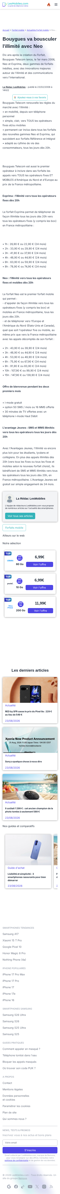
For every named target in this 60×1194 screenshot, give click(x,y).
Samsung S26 (11, 1021)
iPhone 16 (8, 1000)
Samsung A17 (11, 934)
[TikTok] (23, 1187)
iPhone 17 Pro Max (14, 974)
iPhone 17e (9, 993)
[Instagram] (44, 1187)
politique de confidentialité (16, 1160)
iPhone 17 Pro (11, 980)
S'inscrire (30, 1150)
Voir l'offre (39, 564)
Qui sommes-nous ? (14, 1118)
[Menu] (56, 4)
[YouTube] (30, 1187)
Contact (7, 1083)
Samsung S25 (11, 1034)
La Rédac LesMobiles (14, 87)
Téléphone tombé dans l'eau (20, 1055)
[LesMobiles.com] (15, 4)
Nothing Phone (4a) (14, 959)
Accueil (6, 30)
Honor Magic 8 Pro (14, 953)
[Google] (9, 1187)
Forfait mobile (18, 30)
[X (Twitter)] (37, 1187)
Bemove (22, 1178)
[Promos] (49, 4)
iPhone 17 (8, 987)
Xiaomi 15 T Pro (12, 940)
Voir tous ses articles (20, 516)
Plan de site (9, 1112)
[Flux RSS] (51, 1187)
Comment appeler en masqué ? (21, 1048)
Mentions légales (13, 1089)
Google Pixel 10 (12, 946)
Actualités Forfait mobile (38, 30)
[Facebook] (16, 1187)
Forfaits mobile (14, 527)
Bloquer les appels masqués (19, 1061)
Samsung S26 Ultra (14, 1014)
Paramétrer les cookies (16, 1106)
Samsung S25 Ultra (14, 1027)
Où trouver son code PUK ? (19, 1068)
